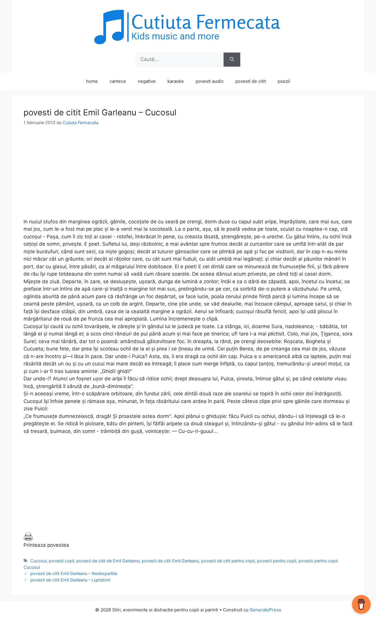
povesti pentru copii (276, 560)
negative (147, 81)
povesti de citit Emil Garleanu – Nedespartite (73, 573)
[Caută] (232, 60)
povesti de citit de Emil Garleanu (108, 560)
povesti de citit (250, 81)
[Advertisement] (188, 177)
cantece (118, 81)
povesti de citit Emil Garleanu (170, 560)
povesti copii (61, 560)
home (92, 81)
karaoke (175, 81)
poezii (284, 81)
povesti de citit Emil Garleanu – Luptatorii (70, 579)
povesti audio (210, 81)
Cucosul (38, 560)
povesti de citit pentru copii (228, 560)
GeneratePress (265, 610)
